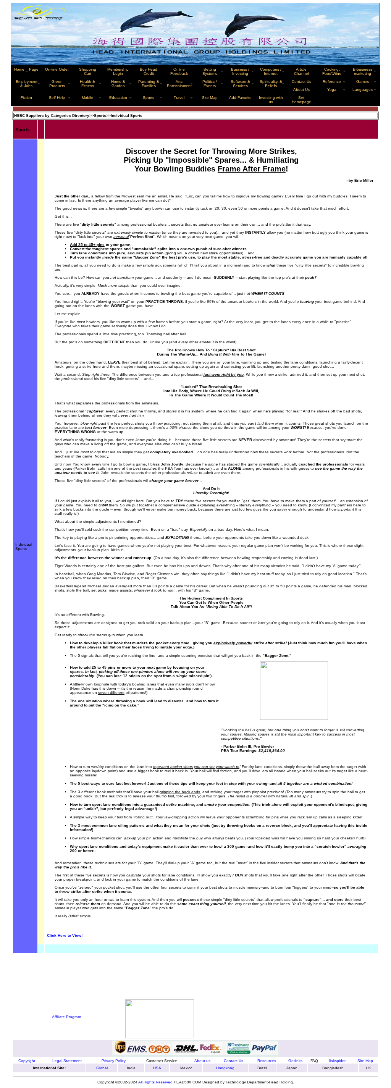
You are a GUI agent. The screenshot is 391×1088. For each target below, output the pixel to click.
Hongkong (225, 1068)
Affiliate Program (66, 1017)
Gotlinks (295, 1061)
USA (157, 1068)
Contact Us (301, 81)
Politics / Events (209, 83)
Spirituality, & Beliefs (271, 83)
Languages (362, 89)
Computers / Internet (270, 71)
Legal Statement (67, 1061)
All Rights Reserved (155, 1082)
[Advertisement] (53, 974)
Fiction (26, 97)
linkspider (337, 1061)
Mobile (87, 97)
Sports (148, 97)
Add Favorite (240, 97)
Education (118, 97)
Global (102, 1068)
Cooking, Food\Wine (331, 71)
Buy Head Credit (148, 71)
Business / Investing (240, 71)
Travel (179, 97)
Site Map (365, 1061)
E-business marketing (362, 71)
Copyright (26, 1061)
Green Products (57, 83)
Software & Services (240, 83)
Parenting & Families (148, 83)
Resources (266, 1061)
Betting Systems (209, 71)
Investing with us (271, 99)
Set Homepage (301, 99)
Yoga (331, 89)
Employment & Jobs (26, 83)
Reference (332, 81)
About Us (301, 89)
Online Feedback (179, 71)
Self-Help (57, 97)
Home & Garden (118, 83)
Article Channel (301, 71)
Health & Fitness (87, 83)
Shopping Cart (87, 71)
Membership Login (118, 71)
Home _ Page (26, 69)
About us (202, 1061)
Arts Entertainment (179, 83)
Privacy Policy (114, 1061)
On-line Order (57, 69)
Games (362, 81)
